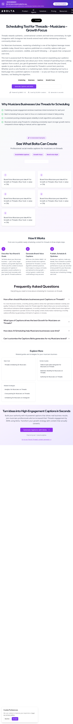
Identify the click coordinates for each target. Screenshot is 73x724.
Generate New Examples (38, 161)
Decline (7, 719)
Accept (15, 719)
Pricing (53, 11)
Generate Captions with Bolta (24, 86)
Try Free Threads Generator (49, 86)
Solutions (43, 11)
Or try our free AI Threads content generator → (36, 439)
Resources (63, 11)
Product (25, 11)
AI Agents (33, 11)
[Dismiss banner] (70, 4)
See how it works (60, 4)
